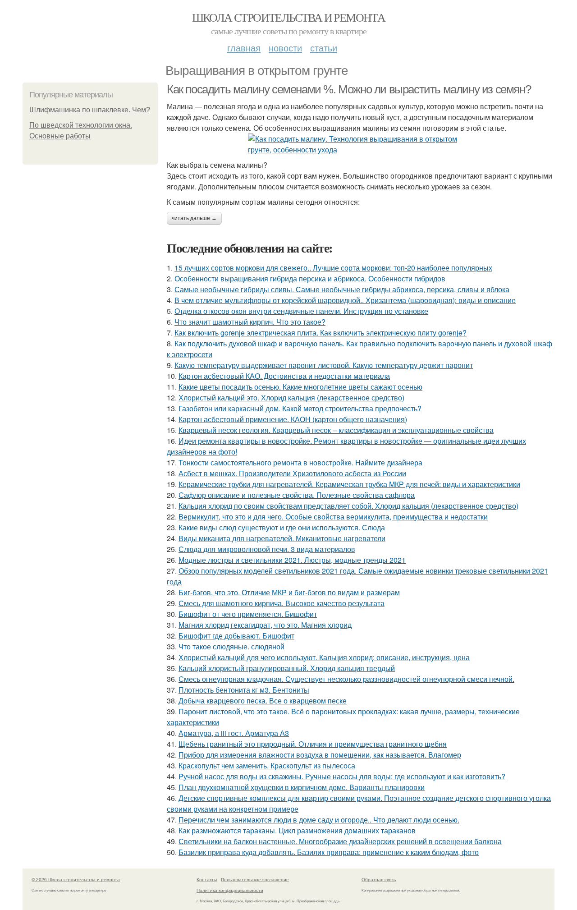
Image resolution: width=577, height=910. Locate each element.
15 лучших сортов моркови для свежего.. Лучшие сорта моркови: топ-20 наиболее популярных (333, 267)
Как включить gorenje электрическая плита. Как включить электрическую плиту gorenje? (320, 332)
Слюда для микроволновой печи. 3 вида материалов (267, 549)
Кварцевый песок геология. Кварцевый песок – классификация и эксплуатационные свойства (336, 430)
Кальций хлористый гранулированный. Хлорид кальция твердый (287, 668)
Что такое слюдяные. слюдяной (231, 646)
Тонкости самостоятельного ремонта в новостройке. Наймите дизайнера (300, 462)
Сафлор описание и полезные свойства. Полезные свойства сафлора (297, 495)
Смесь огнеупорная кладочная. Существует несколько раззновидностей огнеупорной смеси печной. (346, 679)
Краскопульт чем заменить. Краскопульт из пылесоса (267, 765)
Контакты (207, 879)
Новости (285, 47)
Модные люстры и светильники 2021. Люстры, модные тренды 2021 (292, 560)
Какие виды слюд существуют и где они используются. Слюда (282, 527)
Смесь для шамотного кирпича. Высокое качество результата (282, 603)
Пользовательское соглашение (255, 879)
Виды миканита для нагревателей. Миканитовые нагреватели (282, 538)
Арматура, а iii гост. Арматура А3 (234, 733)
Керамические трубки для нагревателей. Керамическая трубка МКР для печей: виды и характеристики (349, 484)
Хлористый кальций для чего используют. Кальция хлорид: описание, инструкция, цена (324, 657)
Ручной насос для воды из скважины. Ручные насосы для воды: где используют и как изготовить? (342, 776)
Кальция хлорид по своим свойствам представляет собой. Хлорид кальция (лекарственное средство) (348, 506)
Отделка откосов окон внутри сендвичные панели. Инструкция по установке (301, 311)
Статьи (323, 47)
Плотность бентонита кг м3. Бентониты (244, 690)
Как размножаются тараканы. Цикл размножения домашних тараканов (297, 830)
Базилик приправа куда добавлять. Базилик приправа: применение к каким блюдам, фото (329, 852)
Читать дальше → (194, 218)
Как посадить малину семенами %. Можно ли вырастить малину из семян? (349, 89)
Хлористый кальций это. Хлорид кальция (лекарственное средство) (291, 397)
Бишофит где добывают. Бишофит (236, 635)
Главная (244, 47)
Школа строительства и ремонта (288, 17)
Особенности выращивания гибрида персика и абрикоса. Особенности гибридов (309, 278)
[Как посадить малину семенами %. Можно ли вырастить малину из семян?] (360, 144)
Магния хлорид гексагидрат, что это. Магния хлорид (265, 625)
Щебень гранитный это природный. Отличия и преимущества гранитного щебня (313, 744)
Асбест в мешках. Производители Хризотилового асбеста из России (292, 473)
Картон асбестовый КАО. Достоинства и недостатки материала (284, 376)
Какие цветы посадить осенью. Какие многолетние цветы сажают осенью (300, 386)
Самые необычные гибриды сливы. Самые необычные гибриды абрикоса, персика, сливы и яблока (341, 289)
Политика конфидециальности (230, 890)
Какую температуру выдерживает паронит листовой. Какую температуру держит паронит (323, 365)
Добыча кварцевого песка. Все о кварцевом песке (263, 700)
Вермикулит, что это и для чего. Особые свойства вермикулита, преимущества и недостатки (333, 516)
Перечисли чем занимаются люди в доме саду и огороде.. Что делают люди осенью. (319, 819)
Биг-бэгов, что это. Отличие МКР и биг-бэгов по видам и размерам (289, 592)
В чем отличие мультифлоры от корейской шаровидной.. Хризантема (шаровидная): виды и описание (345, 300)
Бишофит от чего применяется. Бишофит (248, 614)
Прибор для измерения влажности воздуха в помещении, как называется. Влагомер (320, 754)
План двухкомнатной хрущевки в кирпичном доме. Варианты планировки (302, 787)
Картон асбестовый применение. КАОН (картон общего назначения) (293, 419)
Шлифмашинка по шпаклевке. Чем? (89, 110)
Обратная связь (379, 879)
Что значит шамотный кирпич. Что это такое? (249, 322)
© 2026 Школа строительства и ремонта (76, 879)
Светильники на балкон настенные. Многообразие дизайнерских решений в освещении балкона (340, 841)
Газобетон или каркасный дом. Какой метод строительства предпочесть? (300, 408)
